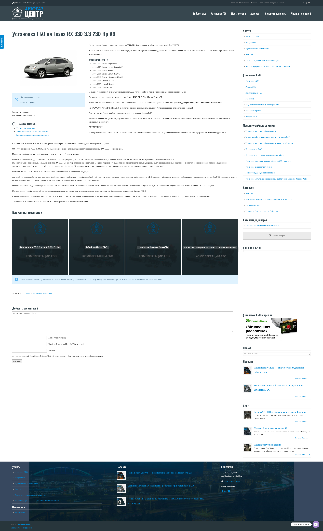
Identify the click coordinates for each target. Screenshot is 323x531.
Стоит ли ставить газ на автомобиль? (32, 131)
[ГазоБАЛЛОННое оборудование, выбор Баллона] (247, 415)
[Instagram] (306, 3)
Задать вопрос (270, 3)
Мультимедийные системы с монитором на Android (268, 137)
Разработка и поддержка (21, 528)
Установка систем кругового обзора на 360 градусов (268, 161)
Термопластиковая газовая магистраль (32, 135)
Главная (234, 3)
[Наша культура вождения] (247, 447)
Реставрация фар (253, 205)
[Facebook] (304, 3)
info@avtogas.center (37, 3)
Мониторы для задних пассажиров (260, 173)
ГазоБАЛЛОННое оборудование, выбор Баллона (280, 411)
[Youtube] (309, 3)
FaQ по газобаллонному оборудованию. (263, 105)
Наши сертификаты (254, 111)
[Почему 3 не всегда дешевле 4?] (247, 431)
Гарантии (250, 99)
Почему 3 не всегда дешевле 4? (270, 428)
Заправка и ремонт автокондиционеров (262, 60)
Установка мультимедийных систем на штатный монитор (270, 143)
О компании (244, 3)
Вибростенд (251, 42)
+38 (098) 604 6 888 (232, 481)
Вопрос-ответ (251, 117)
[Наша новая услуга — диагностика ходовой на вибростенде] (247, 370)
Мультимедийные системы (257, 48)
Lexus (27, 293)
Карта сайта (20, 512)
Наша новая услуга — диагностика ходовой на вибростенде (160, 472)
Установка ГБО (252, 37)
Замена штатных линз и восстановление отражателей (269, 199)
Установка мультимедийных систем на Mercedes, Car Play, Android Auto (276, 179)
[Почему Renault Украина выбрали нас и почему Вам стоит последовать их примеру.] (121, 501)
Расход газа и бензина (26, 128)
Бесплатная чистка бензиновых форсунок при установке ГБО (161, 485)
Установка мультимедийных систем (261, 131)
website (51, 350)
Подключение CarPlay (255, 149)
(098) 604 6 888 (20, 3)
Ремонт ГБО (251, 87)
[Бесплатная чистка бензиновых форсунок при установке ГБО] (247, 388)
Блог (261, 3)
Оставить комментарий (42, 293)
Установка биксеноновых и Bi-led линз (262, 211)
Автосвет (250, 54)
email (66, 344)
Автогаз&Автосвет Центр (27, 13)
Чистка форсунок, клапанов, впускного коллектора (268, 66)
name (57, 338)
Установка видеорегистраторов (259, 167)
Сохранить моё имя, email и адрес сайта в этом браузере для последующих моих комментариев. (59, 356)
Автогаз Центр (24, 524)
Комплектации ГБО (254, 93)
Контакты (281, 3)
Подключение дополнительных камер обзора (265, 155)
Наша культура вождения (267, 444)
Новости (254, 3)
